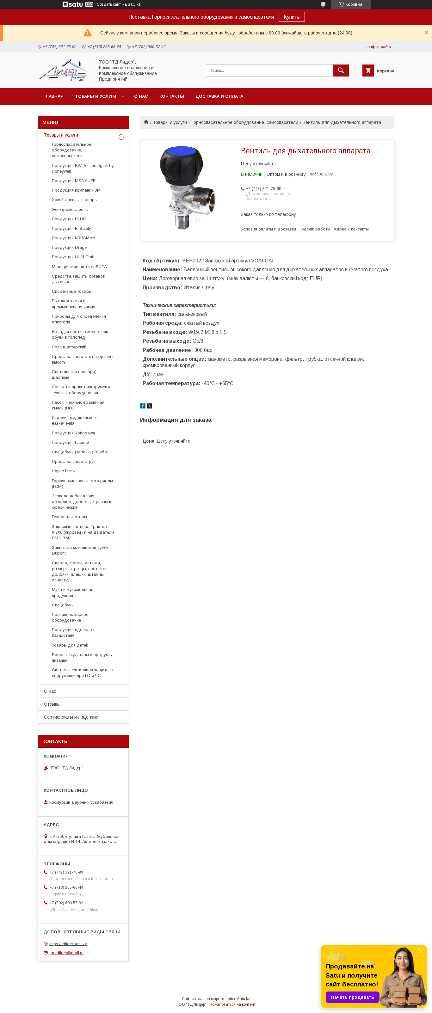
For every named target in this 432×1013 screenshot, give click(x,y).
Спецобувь (63, 605)
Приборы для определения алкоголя (79, 319)
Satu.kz (243, 999)
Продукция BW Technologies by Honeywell (83, 168)
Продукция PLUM (69, 219)
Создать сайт (109, 4)
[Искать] (341, 70)
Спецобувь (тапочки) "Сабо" (80, 452)
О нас (141, 96)
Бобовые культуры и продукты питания (82, 657)
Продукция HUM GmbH (74, 257)
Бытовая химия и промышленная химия (73, 303)
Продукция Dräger (70, 247)
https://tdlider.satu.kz (68, 943)
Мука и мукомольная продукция (72, 592)
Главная (53, 96)
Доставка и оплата (219, 96)
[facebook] (142, 406)
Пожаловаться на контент (232, 1004)
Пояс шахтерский (69, 347)
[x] (149, 406)
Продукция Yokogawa (73, 433)
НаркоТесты (64, 471)
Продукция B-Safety (71, 228)
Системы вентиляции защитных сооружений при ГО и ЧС (83, 672)
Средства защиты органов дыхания (78, 279)
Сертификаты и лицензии (71, 717)
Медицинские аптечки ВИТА (79, 266)
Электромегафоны (70, 209)
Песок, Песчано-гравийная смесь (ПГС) (78, 405)
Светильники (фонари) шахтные (74, 374)
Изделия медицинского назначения (75, 420)
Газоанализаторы (69, 516)
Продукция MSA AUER (74, 180)
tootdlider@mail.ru (66, 952)
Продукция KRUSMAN (73, 238)
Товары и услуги (95, 96)
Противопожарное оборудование (70, 617)
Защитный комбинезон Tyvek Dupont (80, 550)
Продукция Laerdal (70, 442)
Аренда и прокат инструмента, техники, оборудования (82, 389)
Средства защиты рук (74, 461)
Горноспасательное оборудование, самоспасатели (245, 122)
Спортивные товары (72, 291)
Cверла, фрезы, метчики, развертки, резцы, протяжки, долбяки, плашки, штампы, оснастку (80, 572)
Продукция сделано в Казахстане (74, 632)
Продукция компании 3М (76, 190)
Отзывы (52, 704)
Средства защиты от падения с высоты (83, 359)
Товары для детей (70, 645)
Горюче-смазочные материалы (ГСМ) (82, 483)
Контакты (171, 96)
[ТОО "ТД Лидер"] (64, 80)
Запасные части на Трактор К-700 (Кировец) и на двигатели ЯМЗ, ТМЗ (83, 532)
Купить (292, 17)
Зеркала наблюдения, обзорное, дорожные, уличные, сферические (82, 502)
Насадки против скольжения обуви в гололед (80, 334)
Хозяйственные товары (74, 199)
